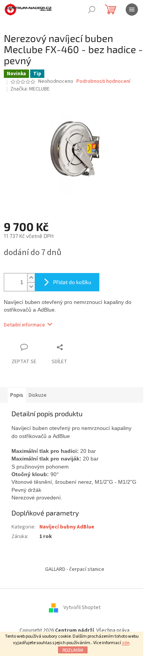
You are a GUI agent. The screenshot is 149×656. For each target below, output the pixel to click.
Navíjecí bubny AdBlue (66, 527)
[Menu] (131, 9)
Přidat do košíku (72, 282)
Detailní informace (24, 325)
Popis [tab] (16, 395)
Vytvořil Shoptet (81, 607)
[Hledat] (91, 9)
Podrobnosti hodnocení (103, 81)
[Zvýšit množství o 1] (31, 277)
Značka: (30, 89)
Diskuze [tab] (38, 395)
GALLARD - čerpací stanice (74, 569)
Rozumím (72, 650)
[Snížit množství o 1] (31, 286)
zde (125, 643)
